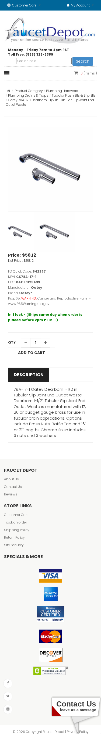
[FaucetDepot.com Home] (50, 29)
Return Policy (14, 537)
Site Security (14, 545)
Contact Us (13, 486)
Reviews (10, 494)
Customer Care (16, 514)
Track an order (15, 522)
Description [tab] (29, 375)
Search (82, 61)
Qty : (13, 342)
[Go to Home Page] (8, 90)
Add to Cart (31, 352)
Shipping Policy (16, 530)
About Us (11, 479)
